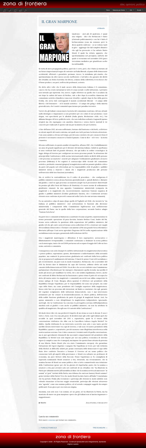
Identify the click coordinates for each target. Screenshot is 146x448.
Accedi (139, 10)
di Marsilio (101, 28)
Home (108, 10)
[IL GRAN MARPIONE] (54, 48)
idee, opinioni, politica (132, 4)
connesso (52, 420)
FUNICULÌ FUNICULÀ (48, 428)
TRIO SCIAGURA (100, 428)
